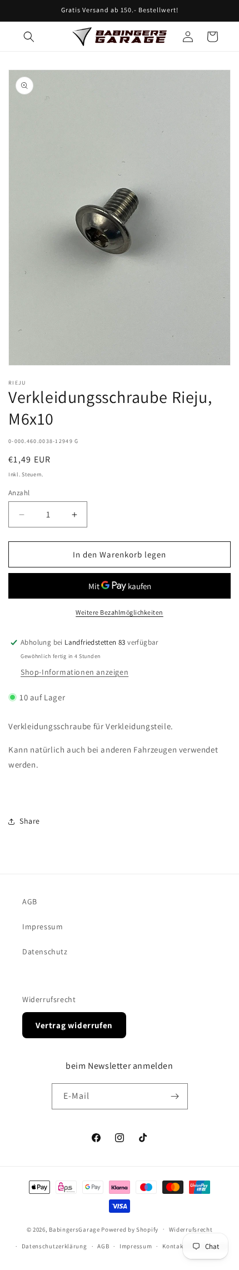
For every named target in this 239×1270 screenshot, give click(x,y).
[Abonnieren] (175, 1096)
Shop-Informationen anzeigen (74, 672)
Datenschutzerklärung (54, 1246)
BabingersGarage (74, 1229)
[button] (29, 36)
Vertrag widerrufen (74, 1025)
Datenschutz (45, 952)
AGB (29, 902)
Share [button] (29, 821)
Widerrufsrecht (49, 999)
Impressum (42, 927)
